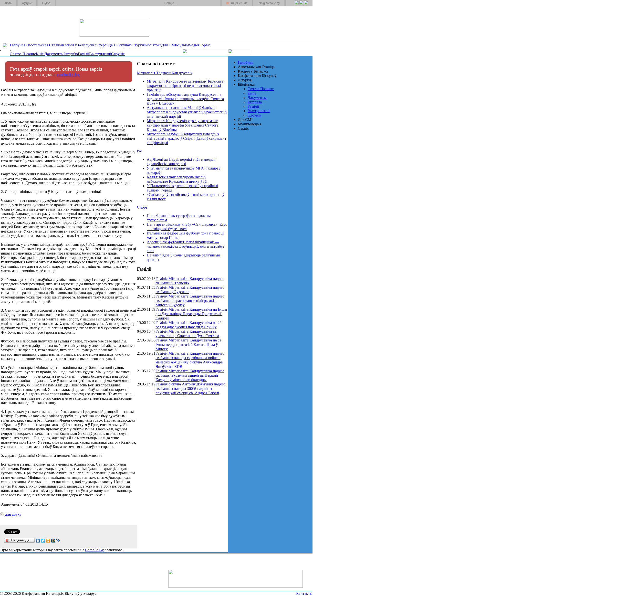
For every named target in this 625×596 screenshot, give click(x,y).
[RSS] (296, 5)
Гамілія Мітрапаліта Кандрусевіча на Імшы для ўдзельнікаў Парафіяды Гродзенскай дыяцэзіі (191, 313)
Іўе (139, 151)
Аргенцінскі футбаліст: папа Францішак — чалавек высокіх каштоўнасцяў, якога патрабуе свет (185, 246)
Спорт (142, 207)
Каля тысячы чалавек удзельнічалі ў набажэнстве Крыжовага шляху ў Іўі (177, 179)
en (241, 3)
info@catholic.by (269, 3)
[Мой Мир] (53, 540)
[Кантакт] (68, 3)
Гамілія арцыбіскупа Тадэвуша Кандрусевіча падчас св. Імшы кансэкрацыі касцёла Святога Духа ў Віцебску (185, 98)
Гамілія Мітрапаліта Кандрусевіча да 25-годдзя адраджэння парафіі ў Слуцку (189, 324)
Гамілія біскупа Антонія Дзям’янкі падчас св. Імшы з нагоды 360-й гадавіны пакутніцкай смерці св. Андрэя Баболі (190, 388)
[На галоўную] (18, 24)
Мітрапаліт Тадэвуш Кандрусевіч (164, 73)
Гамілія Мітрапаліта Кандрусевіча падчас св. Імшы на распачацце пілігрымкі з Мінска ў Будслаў (190, 300)
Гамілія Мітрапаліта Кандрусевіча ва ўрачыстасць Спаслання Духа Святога (187, 333)
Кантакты (304, 593)
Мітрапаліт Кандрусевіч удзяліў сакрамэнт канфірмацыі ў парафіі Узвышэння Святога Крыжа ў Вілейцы (183, 125)
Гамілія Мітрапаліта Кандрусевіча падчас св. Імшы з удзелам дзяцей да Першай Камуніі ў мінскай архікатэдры (190, 375)
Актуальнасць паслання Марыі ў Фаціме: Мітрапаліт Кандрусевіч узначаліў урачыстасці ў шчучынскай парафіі (187, 112)
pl (236, 3)
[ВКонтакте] (38, 540)
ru (232, 3)
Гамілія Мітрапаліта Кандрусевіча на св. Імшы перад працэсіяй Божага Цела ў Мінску (189, 344)
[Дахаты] (62, 3)
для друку (12, 514)
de (246, 3)
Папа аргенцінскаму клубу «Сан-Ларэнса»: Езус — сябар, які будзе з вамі (187, 226)
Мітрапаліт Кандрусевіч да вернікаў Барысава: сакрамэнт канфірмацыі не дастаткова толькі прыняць (185, 85)
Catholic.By (94, 550)
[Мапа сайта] (74, 3)
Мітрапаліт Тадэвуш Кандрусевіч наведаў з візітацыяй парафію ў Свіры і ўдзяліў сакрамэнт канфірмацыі (186, 138)
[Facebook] (305, 5)
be (228, 3)
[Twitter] (301, 5)
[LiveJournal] (58, 540)
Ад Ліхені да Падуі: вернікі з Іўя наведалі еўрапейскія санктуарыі (181, 161)
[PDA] (292, 5)
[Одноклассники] (48, 540)
